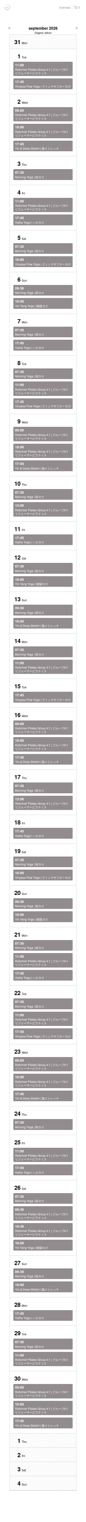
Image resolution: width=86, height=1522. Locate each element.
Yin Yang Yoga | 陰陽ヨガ (31, 303)
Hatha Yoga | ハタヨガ (29, 219)
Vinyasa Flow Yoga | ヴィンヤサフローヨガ (43, 83)
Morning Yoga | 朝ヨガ (29, 174)
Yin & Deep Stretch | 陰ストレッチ (37, 146)
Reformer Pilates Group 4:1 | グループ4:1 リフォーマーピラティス (41, 68)
